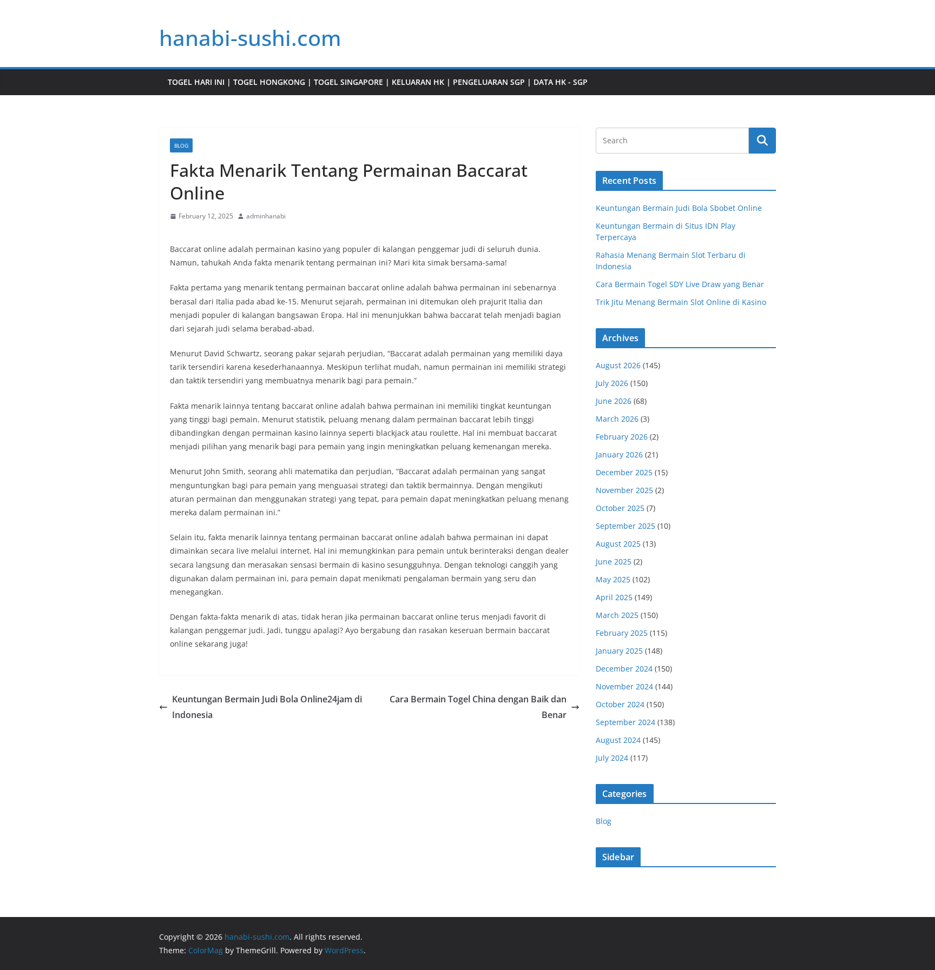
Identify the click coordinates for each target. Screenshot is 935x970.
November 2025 (624, 490)
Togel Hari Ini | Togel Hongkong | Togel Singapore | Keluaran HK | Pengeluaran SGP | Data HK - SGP (378, 82)
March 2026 (617, 419)
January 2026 (619, 454)
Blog (181, 145)
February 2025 (622, 633)
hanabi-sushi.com (250, 37)
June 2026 (613, 401)
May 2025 (613, 579)
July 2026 (612, 383)
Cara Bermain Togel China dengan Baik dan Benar (478, 707)
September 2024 (625, 722)
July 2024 (612, 758)
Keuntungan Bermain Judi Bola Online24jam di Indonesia (267, 707)
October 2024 (620, 704)
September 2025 (625, 526)
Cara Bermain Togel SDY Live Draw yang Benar (680, 284)
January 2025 (619, 651)
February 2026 (622, 436)
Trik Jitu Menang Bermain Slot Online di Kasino (681, 302)
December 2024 (624, 668)
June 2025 (613, 561)
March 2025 (617, 615)
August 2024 (618, 740)
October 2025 (620, 508)
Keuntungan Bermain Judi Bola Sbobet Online (679, 208)
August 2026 (618, 365)
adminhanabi (266, 216)
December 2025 (624, 472)
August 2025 (618, 544)
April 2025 (614, 597)
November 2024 (624, 686)
